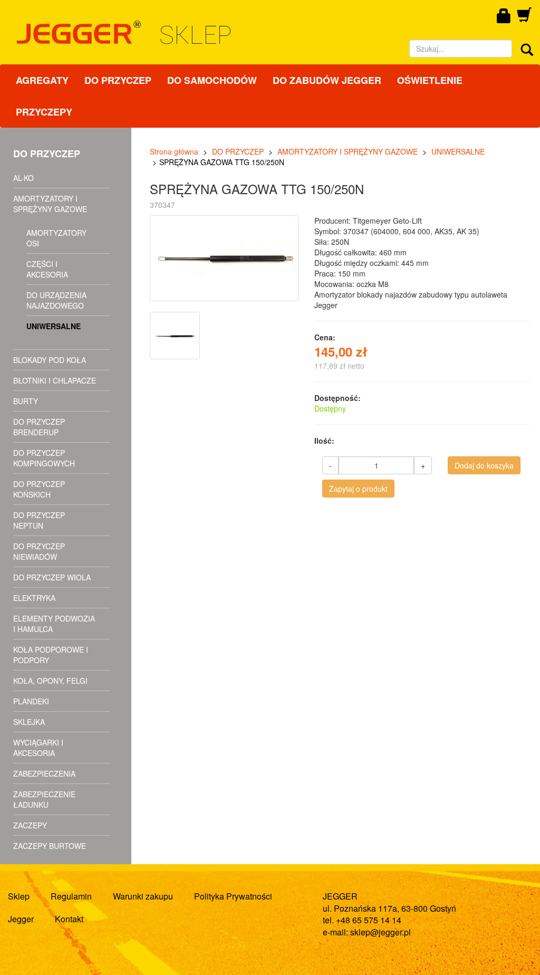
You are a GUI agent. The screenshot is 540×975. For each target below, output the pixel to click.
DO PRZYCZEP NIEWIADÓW (39, 551)
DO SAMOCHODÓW (212, 80)
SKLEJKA (29, 721)
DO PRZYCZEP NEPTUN (39, 520)
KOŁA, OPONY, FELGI (50, 680)
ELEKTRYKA (34, 597)
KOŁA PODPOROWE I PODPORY (50, 654)
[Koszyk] (524, 18)
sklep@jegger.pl (380, 932)
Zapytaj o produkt (358, 488)
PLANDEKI (31, 701)
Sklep (19, 896)
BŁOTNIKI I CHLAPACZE (54, 380)
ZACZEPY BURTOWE (49, 845)
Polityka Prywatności (233, 896)
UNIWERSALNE (53, 326)
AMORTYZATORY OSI (56, 237)
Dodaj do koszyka (484, 465)
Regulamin (71, 896)
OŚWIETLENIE (429, 80)
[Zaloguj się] (504, 16)
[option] (176, 335)
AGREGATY (42, 80)
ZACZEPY (30, 825)
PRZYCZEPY (44, 112)
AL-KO (23, 178)
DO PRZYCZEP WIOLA (52, 577)
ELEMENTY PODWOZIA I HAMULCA (54, 623)
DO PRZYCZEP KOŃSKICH (39, 489)
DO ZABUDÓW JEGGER (327, 80)
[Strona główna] (194, 32)
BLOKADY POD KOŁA (49, 360)
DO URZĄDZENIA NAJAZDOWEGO (56, 300)
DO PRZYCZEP (117, 80)
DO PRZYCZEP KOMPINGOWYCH (44, 458)
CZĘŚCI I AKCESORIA (47, 269)
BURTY (25, 401)
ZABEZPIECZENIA (44, 773)
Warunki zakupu (143, 896)
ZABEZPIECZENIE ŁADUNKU (44, 799)
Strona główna (174, 151)
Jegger (21, 919)
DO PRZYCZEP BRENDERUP (39, 426)
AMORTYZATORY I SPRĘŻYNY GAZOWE (50, 203)
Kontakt (69, 919)
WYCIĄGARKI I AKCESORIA (38, 747)
